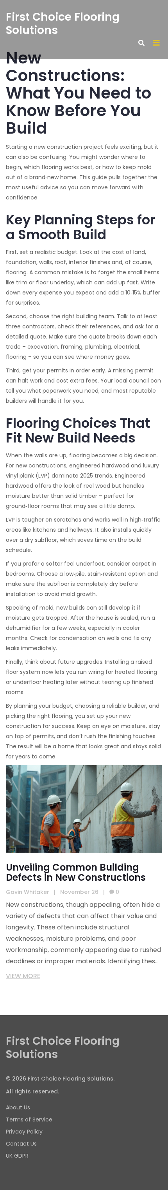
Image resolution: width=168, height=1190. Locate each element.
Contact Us (21, 1144)
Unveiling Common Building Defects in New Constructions (76, 872)
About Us (18, 1107)
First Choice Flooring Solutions (63, 23)
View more (23, 975)
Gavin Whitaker (27, 892)
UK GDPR (17, 1156)
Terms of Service (29, 1119)
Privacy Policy (24, 1131)
